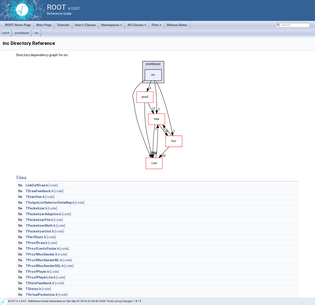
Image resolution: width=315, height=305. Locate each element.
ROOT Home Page (18, 25)
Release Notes (177, 25)
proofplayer (22, 33)
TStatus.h (33, 289)
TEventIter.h (35, 197)
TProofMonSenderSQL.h (45, 266)
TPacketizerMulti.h (40, 225)
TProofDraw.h (36, 243)
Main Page (43, 25)
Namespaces (112, 26)
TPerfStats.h (36, 237)
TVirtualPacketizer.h (42, 294)
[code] (53, 185)
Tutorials (63, 25)
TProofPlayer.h (37, 271)
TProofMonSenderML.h (44, 260)
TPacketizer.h (36, 208)
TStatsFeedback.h (40, 283)
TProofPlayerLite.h (40, 277)
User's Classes (85, 25)
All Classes (137, 26)
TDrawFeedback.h (39, 191)
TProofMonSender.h (41, 254)
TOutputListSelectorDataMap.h (50, 202)
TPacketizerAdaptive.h (43, 214)
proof (6, 33)
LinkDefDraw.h (37, 185)
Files (157, 26)
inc (37, 33)
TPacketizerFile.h (39, 220)
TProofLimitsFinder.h (42, 248)
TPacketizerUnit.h (40, 231)
